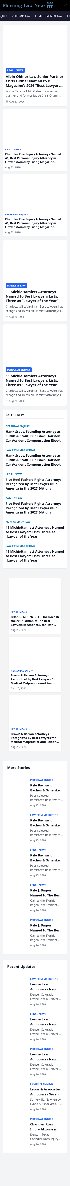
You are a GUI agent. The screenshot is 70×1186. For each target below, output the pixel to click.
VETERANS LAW (21, 16)
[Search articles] (65, 5)
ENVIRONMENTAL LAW (48, 16)
